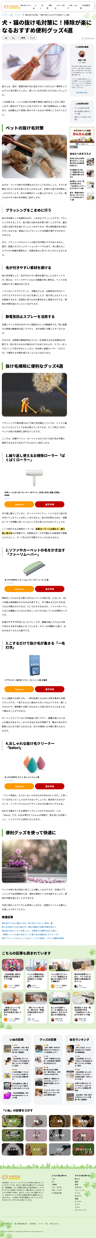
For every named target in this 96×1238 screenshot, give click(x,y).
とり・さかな (60, 6)
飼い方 (77, 1179)
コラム (77, 1207)
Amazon (19, 504)
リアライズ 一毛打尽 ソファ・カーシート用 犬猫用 (25, 680)
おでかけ (78, 1196)
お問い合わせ (54, 1223)
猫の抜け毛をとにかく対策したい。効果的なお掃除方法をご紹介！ (30, 930)
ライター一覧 (43, 1223)
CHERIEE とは (7, 1223)
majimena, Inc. (39, 1231)
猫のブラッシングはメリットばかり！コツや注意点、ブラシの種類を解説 (33, 938)
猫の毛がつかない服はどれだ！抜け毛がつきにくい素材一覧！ (28, 923)
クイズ (77, 1204)
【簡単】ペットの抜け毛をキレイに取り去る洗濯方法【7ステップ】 (30, 934)
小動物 (49, 6)
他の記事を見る (82, 92)
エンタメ (78, 1201)
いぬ (34, 6)
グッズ (17, 15)
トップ (4, 15)
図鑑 (76, 1198)
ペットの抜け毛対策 (81, 108)
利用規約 (32, 1223)
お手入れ (78, 1187)
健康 (76, 1181)
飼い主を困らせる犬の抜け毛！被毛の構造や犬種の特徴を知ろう (29, 926)
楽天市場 (49, 504)
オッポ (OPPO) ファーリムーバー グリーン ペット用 (26, 579)
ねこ (41, 6)
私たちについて (24, 6)
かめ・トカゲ (72, 6)
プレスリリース (80, 1210)
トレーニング (80, 1190)
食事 (76, 1184)
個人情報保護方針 (21, 1223)
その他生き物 (85, 6)
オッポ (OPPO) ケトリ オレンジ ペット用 (21, 777)
